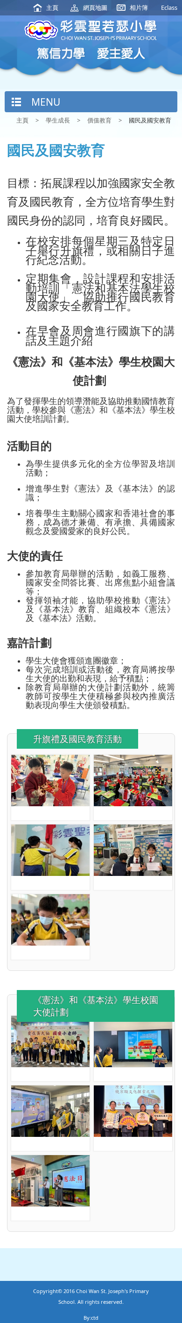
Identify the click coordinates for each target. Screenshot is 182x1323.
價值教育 (99, 120)
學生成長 (58, 120)
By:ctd (91, 1317)
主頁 (52, 7)
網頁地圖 (95, 7)
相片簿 (139, 7)
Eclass (169, 7)
